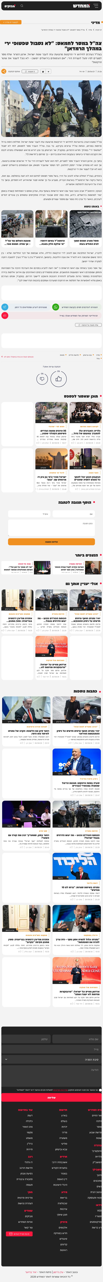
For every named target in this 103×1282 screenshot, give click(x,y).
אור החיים (97, 1115)
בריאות (63, 1197)
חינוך (99, 1174)
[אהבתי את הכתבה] (59, 379)
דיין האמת (62, 1178)
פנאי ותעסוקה (95, 1197)
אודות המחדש (25, 1221)
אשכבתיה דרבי (59, 1162)
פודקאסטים (96, 1221)
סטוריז (98, 1216)
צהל (98, 358)
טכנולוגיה (62, 1203)
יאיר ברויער (31, 1272)
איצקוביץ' (97, 1150)
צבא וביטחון (87, 355)
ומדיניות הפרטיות (60, 1089)
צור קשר (28, 1227)
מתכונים (97, 1180)
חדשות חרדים (74, 355)
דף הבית (98, 29)
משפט (29, 1137)
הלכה (99, 1120)
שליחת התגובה (51, 541)
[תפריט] (95, 6)
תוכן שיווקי (62, 1214)
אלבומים (63, 1227)
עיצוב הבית (96, 1191)
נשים (99, 1186)
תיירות (29, 1149)
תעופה (29, 1184)
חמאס (62, 355)
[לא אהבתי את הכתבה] (42, 379)
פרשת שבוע (95, 1132)
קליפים (63, 1244)
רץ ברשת (97, 1227)
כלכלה (29, 1120)
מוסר (99, 1126)
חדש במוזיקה (60, 1232)
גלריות (98, 1156)
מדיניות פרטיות (25, 1197)
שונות (99, 1137)
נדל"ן (30, 1143)
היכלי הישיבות (60, 1184)
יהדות (64, 1126)
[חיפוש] (22, 6)
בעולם (64, 1120)
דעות (30, 1115)
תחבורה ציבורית (24, 1178)
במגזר (64, 1173)
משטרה (63, 1137)
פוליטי (64, 1143)
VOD (99, 1210)
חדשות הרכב (26, 1167)
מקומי (30, 1132)
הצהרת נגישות (25, 1203)
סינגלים (63, 1238)
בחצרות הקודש (59, 1167)
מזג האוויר (27, 1126)
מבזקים (29, 1216)
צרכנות (63, 1208)
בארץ (64, 1115)
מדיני (90, 29)
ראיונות (63, 1249)
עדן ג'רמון (58, 1272)
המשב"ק (97, 1162)
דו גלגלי (29, 1162)
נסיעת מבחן (27, 1173)
